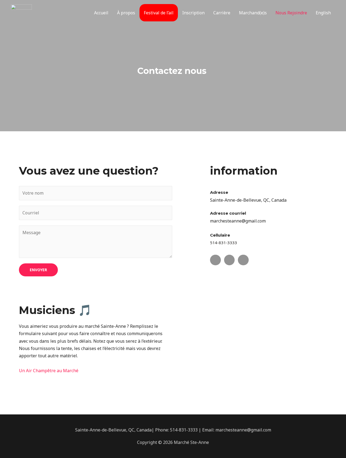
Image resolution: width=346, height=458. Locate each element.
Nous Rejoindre (291, 13)
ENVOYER (38, 269)
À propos (126, 13)
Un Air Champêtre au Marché (48, 371)
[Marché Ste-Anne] (21, 12)
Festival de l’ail (159, 13)
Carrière (221, 13)
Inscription (193, 13)
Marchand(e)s (253, 13)
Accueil (101, 13)
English (323, 13)
